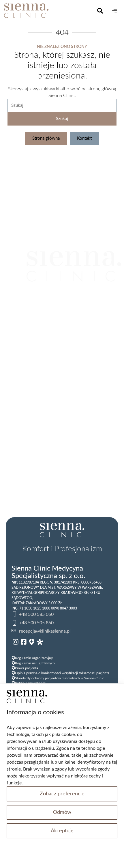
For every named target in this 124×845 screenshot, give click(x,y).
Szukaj (62, 119)
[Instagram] (16, 642)
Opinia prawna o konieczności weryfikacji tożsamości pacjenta (62, 673)
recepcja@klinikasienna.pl (45, 631)
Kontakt (84, 138)
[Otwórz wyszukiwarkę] (100, 10)
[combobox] (62, 105)
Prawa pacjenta (26, 668)
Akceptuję (62, 830)
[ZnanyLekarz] (40, 642)
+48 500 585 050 (36, 614)
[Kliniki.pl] (32, 642)
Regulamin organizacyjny (34, 658)
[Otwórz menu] (114, 10)
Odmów (62, 812)
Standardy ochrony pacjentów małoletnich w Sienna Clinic (59, 678)
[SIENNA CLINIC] (49, 10)
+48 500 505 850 (36, 622)
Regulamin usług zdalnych (35, 663)
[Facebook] (24, 642)
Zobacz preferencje (62, 794)
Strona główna (46, 138)
